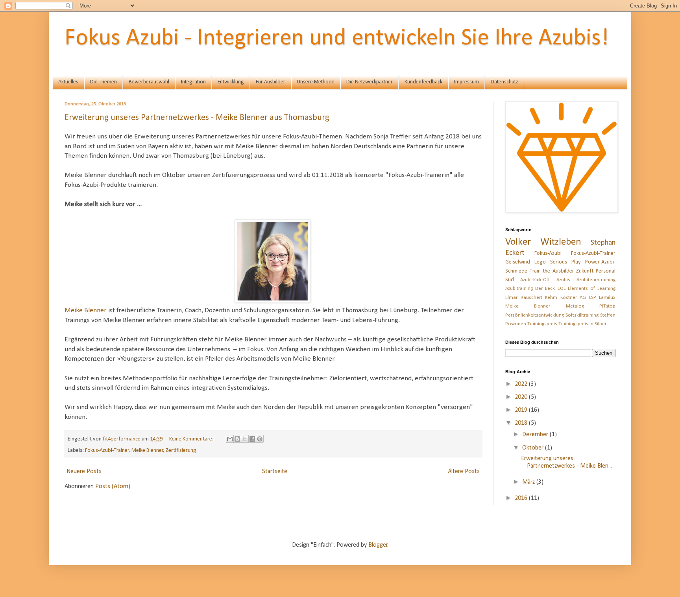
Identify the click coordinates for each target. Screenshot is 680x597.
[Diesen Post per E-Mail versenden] (230, 439)
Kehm (551, 297)
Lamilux (607, 297)
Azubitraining (519, 288)
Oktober (533, 448)
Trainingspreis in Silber (582, 323)
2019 (522, 410)
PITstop (607, 306)
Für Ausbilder (270, 82)
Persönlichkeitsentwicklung (534, 315)
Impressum (466, 82)
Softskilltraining (582, 315)
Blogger (378, 545)
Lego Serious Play (557, 262)
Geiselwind (517, 262)
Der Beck (545, 288)
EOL (561, 288)
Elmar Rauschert (523, 297)
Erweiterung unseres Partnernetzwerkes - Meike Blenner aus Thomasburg (197, 117)
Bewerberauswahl (149, 82)
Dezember (536, 434)
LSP (592, 297)
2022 (522, 384)
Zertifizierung (181, 450)
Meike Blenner (86, 310)
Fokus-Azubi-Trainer (107, 450)
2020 (522, 397)
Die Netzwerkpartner (369, 82)
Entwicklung (231, 82)
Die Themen (103, 82)
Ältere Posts (464, 471)
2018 (522, 423)
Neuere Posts (84, 471)
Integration (193, 82)
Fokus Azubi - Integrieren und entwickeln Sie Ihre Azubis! (337, 38)
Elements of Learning (591, 288)
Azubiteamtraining (596, 279)
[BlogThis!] (237, 439)
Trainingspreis (542, 323)
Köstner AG (573, 297)
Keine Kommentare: (192, 439)
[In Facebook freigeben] (252, 439)
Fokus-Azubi (548, 253)
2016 (522, 498)
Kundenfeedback (423, 82)
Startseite (274, 471)
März (529, 482)
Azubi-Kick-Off (535, 279)
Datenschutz (504, 82)
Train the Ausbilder (552, 271)
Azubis (563, 279)
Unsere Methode (315, 82)
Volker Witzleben (543, 242)
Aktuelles (68, 82)
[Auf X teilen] (245, 439)
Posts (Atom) (112, 486)
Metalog (575, 306)
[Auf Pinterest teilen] (260, 439)
